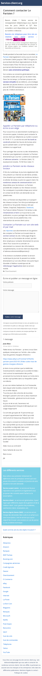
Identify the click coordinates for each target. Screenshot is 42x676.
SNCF (5, 632)
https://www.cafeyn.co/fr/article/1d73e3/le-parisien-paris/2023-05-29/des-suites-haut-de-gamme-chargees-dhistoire (20, 361)
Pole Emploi (7, 624)
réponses (9, 231)
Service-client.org (11, 3)
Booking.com (8, 559)
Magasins (6, 608)
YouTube (6, 652)
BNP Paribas (7, 555)
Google (5, 591)
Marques (6, 612)
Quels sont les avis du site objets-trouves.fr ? (19, 530)
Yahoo (5, 648)
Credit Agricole (8, 567)
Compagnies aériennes (11, 563)
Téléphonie (7, 644)
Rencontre (7, 628)
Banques (6, 551)
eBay (5, 583)
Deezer (5, 571)
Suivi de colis (7, 636)
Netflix (5, 620)
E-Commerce (7, 579)
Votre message (8, 290)
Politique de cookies (21, 673)
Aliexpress (7, 543)
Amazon (6, 547)
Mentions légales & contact (29, 670)
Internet (6, 595)
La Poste (6, 600)
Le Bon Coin (7, 604)
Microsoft (6, 616)
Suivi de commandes (10, 640)
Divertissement (10, 271)
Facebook (30, 207)
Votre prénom (8, 282)
